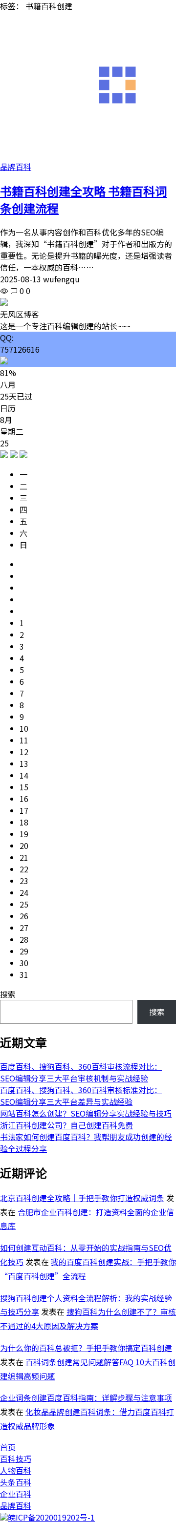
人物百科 (15, 1470)
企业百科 (15, 1494)
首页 (8, 1447)
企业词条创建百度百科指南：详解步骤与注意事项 (86, 1397)
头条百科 (15, 1482)
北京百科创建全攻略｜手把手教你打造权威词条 (82, 1198)
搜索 (8, 994)
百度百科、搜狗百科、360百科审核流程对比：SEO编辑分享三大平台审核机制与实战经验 (81, 1072)
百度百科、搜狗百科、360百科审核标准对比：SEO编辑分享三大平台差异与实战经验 (81, 1095)
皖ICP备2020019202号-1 (51, 1517)
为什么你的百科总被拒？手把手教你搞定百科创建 (86, 1348)
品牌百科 (15, 166)
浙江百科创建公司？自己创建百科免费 (66, 1125)
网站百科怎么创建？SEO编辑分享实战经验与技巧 (86, 1113)
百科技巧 (15, 1458)
